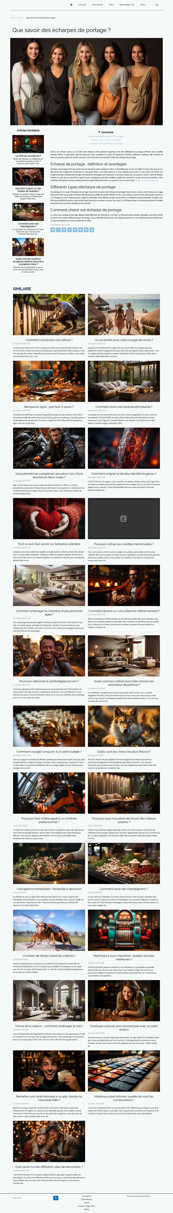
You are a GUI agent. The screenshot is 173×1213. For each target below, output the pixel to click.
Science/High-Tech (127, 4)
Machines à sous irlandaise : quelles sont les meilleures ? (124, 957)
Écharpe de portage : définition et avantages (106, 136)
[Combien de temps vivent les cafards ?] (49, 930)
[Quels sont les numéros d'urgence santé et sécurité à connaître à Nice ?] (28, 247)
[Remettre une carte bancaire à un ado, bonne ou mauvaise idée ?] (49, 1071)
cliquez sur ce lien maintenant (147, 180)
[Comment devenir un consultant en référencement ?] (124, 585)
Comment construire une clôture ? (49, 340)
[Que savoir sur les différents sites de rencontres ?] (49, 1141)
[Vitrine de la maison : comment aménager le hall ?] (49, 1000)
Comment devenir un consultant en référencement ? (124, 611)
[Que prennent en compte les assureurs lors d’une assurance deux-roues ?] (49, 448)
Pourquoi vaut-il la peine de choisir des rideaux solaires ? (124, 820)
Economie (82, 4)
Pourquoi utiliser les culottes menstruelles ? (124, 544)
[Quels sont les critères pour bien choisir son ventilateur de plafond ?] (124, 655)
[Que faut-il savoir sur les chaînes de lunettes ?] (28, 177)
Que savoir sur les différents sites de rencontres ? (49, 1167)
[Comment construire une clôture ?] (49, 314)
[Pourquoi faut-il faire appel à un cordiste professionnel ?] (49, 793)
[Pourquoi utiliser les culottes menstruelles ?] (124, 518)
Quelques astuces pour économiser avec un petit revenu (124, 1027)
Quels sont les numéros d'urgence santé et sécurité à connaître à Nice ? (28, 261)
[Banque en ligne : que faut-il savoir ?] (49, 381)
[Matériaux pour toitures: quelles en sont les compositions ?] (124, 1071)
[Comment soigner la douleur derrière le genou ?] (124, 448)
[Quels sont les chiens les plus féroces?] (124, 726)
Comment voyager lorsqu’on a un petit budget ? (49, 751)
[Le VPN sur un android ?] (28, 144)
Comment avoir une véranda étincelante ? (124, 407)
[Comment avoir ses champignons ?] (28, 212)
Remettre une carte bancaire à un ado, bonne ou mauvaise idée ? (49, 1098)
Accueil (13, 17)
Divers (142, 4)
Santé (111, 4)
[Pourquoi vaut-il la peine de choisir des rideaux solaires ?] (124, 793)
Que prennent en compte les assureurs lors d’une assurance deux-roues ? (49, 475)
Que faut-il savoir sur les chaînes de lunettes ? (28, 189)
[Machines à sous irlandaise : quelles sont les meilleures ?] (124, 930)
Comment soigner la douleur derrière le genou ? (124, 473)
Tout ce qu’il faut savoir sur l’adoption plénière (49, 544)
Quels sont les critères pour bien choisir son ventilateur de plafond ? (124, 682)
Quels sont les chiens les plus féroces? (124, 751)
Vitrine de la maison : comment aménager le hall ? (49, 1026)
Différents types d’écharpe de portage (106, 140)
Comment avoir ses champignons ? (28, 225)
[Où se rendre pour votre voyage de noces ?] (124, 314)
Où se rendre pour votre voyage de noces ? (124, 340)
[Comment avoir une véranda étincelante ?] (124, 381)
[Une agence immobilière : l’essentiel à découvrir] (49, 863)
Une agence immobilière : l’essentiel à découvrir (49, 889)
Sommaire (107, 132)
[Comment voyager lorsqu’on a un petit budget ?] (49, 726)
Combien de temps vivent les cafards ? (49, 955)
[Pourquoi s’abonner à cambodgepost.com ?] (49, 655)
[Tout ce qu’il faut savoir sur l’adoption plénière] (49, 518)
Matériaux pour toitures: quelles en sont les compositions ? (123, 1098)
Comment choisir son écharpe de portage (105, 143)
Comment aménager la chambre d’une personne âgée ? (49, 612)
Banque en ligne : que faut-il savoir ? (49, 407)
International (97, 4)
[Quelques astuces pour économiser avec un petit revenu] (124, 1000)
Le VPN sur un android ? (28, 155)
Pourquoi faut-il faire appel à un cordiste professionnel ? (49, 820)
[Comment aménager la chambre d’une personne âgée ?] (49, 585)
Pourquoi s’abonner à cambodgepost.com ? (49, 681)
